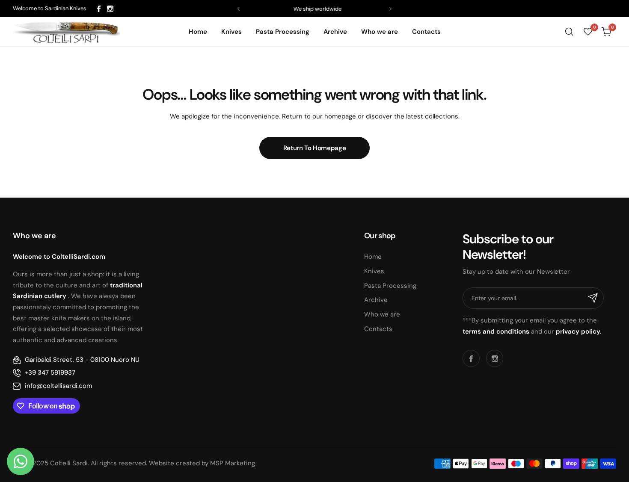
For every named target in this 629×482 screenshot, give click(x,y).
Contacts (378, 329)
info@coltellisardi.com (58, 385)
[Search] (569, 31)
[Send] (593, 298)
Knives (374, 271)
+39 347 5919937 (50, 372)
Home (373, 256)
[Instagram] (110, 9)
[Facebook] (99, 9)
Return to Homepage (314, 148)
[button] (238, 9)
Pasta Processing (390, 285)
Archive (376, 300)
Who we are (382, 314)
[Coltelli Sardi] (66, 32)
